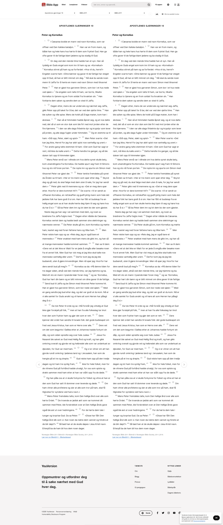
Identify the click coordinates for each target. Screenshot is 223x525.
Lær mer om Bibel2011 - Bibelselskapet (56, 437)
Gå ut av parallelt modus (171, 14)
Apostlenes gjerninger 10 (54, 13)
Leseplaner (73, 4)
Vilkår (75, 512)
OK (216, 518)
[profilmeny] (176, 4)
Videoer (84, 4)
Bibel (64, 4)
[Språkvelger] (168, 4)
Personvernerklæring (63, 512)
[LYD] (150, 14)
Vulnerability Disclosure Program (53, 514)
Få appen (158, 4)
